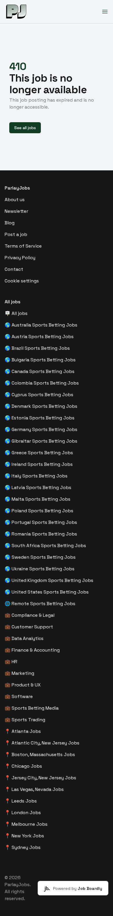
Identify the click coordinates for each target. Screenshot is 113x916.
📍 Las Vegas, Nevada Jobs (34, 789)
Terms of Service (23, 246)
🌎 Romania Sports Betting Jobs (41, 534)
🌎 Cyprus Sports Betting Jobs (39, 395)
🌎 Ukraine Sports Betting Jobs (39, 569)
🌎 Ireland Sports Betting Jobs (39, 464)
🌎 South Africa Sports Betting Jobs (45, 545)
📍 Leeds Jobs (21, 801)
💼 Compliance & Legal (29, 615)
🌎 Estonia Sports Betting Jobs (39, 418)
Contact (14, 269)
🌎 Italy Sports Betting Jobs (36, 476)
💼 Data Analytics (24, 638)
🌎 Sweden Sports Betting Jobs (40, 557)
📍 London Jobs (23, 812)
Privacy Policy (20, 258)
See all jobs (25, 127)
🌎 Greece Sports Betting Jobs (39, 453)
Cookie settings (22, 281)
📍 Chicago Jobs (23, 766)
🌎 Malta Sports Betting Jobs (37, 499)
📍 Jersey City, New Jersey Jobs (40, 778)
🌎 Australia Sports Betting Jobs (41, 325)
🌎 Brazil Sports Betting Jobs (37, 348)
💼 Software (19, 696)
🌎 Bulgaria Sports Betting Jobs (40, 360)
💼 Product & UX (23, 685)
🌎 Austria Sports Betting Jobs (39, 336)
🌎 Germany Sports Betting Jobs (41, 429)
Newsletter (16, 211)
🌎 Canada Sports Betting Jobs (39, 371)
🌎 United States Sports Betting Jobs (47, 592)
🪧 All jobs (16, 313)
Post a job (16, 234)
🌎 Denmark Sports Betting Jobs (41, 406)
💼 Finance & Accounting (32, 650)
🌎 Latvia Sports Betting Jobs (38, 487)
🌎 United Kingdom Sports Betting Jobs (49, 580)
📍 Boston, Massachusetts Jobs (40, 754)
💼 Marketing (19, 673)
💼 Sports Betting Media (32, 708)
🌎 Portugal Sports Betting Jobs (41, 522)
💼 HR (11, 662)
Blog (9, 223)
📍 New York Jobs (24, 836)
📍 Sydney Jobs (23, 847)
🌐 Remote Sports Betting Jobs (40, 604)
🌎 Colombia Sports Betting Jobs (42, 383)
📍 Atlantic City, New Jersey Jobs (42, 743)
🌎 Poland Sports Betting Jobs (39, 511)
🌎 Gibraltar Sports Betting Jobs (41, 441)
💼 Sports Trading (25, 720)
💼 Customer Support (29, 627)
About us (15, 199)
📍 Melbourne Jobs (26, 824)
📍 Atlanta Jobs (23, 731)
